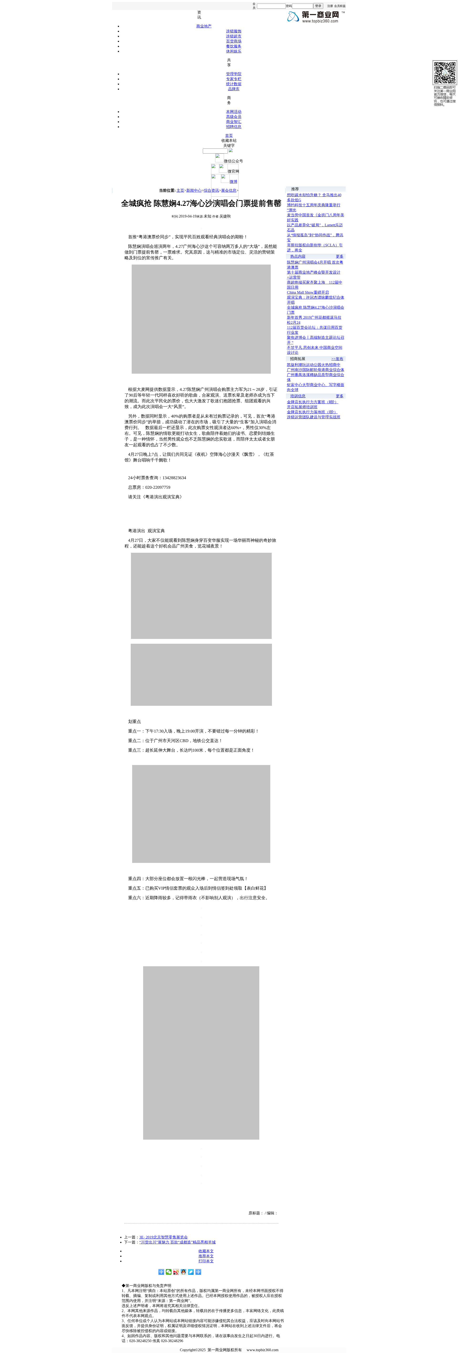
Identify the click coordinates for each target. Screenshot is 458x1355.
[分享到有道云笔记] (191, 1272)
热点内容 (298, 256)
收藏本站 (229, 140)
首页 (229, 135)
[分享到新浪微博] (176, 1272)
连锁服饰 (233, 31)
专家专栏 (233, 79)
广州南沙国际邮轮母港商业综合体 (315, 370)
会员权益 (340, 6)
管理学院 (233, 74)
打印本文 (206, 1261)
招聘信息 (233, 127)
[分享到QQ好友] (184, 1272)
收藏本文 (206, 1251)
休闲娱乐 (233, 51)
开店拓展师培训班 (302, 407)
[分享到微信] (169, 1272)
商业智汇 (233, 122)
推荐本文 (206, 1256)
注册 (330, 6)
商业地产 (204, 26)
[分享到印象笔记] (198, 1272)
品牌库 (233, 89)
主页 (180, 190)
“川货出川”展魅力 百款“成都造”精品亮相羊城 (177, 1242)
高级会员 (233, 117)
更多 (340, 256)
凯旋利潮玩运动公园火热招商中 (313, 365)
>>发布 (337, 359)
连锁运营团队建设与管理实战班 (313, 417)
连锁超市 (233, 36)
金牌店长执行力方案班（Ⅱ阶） (312, 402)
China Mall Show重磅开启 (308, 292)
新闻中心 (194, 190)
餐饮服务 (233, 46)
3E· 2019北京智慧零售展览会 (163, 1237)
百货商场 (233, 41)
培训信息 (298, 396)
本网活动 (233, 112)
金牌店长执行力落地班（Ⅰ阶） (312, 412)
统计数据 (233, 84)
